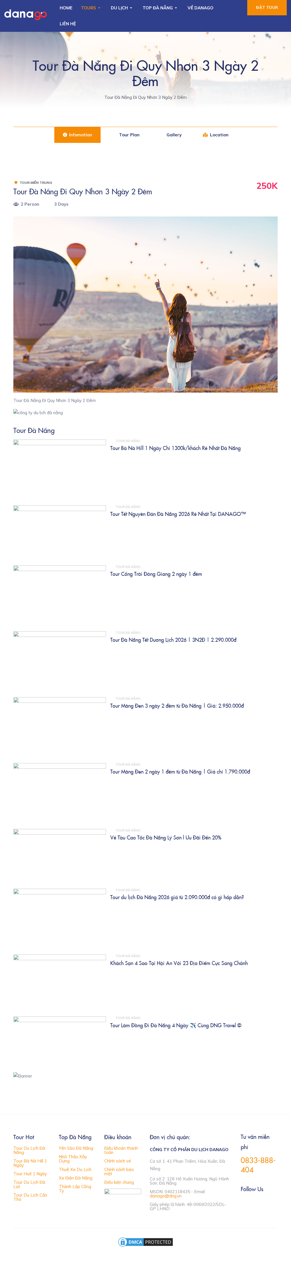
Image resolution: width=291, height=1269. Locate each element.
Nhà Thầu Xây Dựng (73, 1159)
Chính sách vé (117, 1161)
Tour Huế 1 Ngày (30, 1173)
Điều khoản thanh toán (121, 1150)
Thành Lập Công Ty (75, 1188)
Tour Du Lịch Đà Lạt (29, 1184)
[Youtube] (267, 1203)
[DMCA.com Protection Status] (145, 1241)
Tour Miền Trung (36, 182)
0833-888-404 (258, 1164)
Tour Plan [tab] (129, 134)
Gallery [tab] (173, 134)
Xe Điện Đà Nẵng (75, 1178)
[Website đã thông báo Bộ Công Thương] (122, 1195)
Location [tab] (218, 134)
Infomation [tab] (80, 134)
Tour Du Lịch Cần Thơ (30, 1197)
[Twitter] (255, 1203)
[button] (91, 8)
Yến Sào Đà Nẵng (76, 1148)
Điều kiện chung (119, 1182)
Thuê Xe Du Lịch (75, 1169)
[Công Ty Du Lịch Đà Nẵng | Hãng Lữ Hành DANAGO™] (25, 14)
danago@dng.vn (166, 1196)
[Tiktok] (278, 1203)
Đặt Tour (267, 7)
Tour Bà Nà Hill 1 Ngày (30, 1163)
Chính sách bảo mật (119, 1171)
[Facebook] (243, 1203)
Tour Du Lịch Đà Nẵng (29, 1150)
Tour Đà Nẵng (128, 441)
